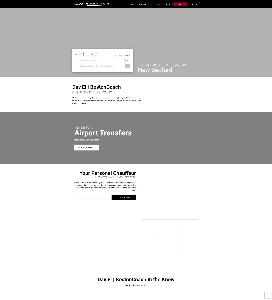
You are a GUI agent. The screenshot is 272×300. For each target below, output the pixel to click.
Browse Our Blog (141, 285)
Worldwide (142, 4)
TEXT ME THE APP (124, 197)
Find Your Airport (86, 147)
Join (150, 4)
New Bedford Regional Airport (86, 139)
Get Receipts (159, 4)
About (168, 4)
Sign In (194, 4)
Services (133, 4)
